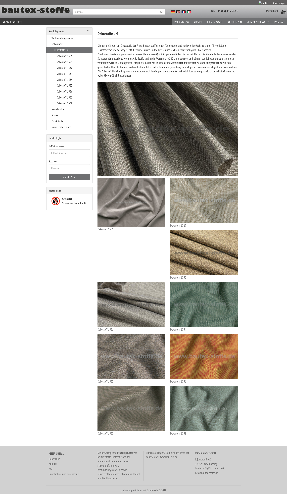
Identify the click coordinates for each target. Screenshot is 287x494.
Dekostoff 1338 (178, 433)
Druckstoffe (57, 121)
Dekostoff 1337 (105, 433)
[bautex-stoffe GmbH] (36, 12)
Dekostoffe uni (61, 50)
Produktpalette (12, 22)
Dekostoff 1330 (178, 277)
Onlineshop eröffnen (131, 490)
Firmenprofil (215, 22)
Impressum (54, 459)
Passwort (53, 161)
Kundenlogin (279, 3)
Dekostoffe (57, 44)
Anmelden (69, 177)
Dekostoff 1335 (105, 381)
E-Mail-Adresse (56, 146)
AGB (51, 469)
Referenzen (235, 22)
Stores (54, 115)
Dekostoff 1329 (178, 225)
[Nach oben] (278, 489)
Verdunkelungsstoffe (62, 38)
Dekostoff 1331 (105, 329)
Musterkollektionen (61, 127)
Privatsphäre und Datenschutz (64, 474)
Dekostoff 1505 (105, 229)
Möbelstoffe (57, 109)
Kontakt (279, 22)
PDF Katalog (181, 22)
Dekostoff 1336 (178, 381)
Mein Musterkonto (258, 22)
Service (198, 22)
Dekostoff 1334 (178, 329)
